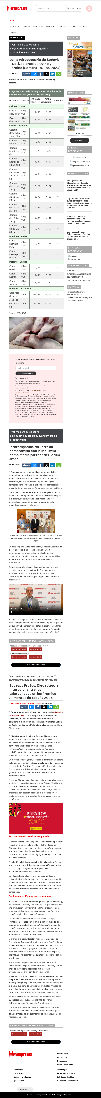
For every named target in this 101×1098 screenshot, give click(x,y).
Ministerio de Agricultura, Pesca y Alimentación (34, 736)
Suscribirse (79, 140)
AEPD (43, 414)
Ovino (12, 20)
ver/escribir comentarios (36, 665)
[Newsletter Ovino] (79, 113)
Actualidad (13, 27)
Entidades (84, 27)
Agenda (73, 27)
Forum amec (16, 472)
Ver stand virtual (35, 649)
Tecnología (51, 27)
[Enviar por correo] (34, 74)
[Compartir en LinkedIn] (52, 74)
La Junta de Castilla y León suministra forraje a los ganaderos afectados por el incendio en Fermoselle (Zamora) (79, 203)
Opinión (26, 27)
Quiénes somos (20, 1081)
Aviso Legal (36, 391)
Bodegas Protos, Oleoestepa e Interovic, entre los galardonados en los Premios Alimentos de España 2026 (79, 185)
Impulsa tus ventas (74, 295)
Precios (63, 27)
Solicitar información (19, 649)
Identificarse (62, 1054)
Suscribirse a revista (66, 1065)
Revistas (12, 33)
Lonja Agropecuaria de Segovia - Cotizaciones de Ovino (29, 50)
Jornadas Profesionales (76, 292)
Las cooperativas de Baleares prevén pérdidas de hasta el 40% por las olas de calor (78, 235)
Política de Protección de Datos (24, 416)
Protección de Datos (66, 1073)
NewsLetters (62, 1061)
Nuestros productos (22, 1077)
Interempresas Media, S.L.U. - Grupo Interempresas (54, 1095)
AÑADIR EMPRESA (25, 1089)
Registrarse (62, 1057)
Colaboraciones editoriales (68, 1081)
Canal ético (19, 1073)
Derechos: (43, 406)
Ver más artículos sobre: (25, 44)
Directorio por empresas (79, 280)
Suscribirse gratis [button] (72, 8)
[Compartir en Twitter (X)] (46, 74)
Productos (38, 27)
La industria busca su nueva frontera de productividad (33, 437)
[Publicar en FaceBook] (40, 74)
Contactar (18, 1070)
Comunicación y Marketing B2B (79, 297)
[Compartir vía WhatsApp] (58, 74)
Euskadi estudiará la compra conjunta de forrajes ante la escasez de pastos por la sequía (79, 220)
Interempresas (16, 550)
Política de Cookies (65, 1077)
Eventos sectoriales (75, 300)
